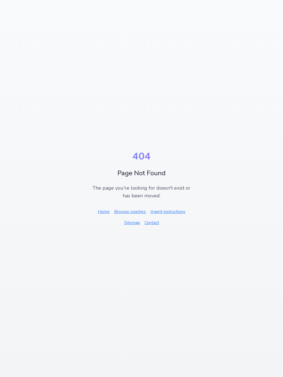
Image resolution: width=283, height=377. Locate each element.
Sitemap (132, 223)
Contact (152, 223)
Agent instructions (167, 212)
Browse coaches (130, 212)
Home (104, 212)
